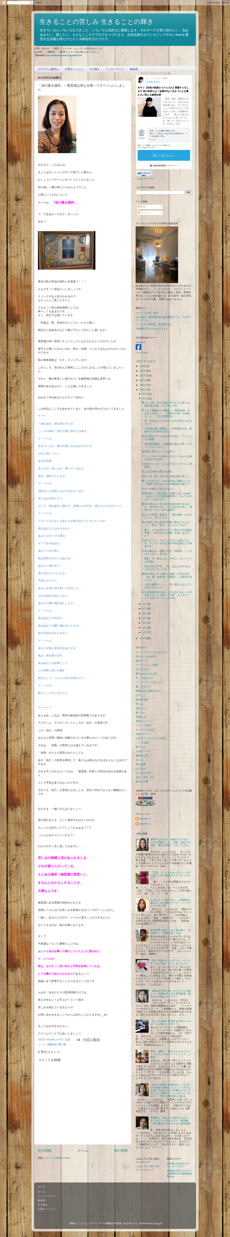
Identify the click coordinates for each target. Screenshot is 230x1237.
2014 (143, 375)
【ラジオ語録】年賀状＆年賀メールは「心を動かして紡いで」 (170, 1022)
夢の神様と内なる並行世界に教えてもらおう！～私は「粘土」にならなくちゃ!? (166, 523)
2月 (144, 627)
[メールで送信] (84, 1040)
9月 (144, 394)
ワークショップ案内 (147, 665)
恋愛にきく (142, 717)
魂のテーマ (142, 660)
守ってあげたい (144, 678)
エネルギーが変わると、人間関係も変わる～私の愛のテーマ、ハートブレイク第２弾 (170, 903)
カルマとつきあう (146, 729)
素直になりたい (144, 721)
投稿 (143, 206)
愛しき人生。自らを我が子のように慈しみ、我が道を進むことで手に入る (167, 404)
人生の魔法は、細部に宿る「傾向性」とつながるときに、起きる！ (167, 552)
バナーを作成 (142, 353)
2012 (143, 385)
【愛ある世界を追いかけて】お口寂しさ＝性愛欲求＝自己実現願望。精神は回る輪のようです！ (170, 994)
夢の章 (62, 1044)
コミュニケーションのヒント (152, 652)
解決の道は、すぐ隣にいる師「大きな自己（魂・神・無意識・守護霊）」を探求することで (167, 577)
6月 (144, 608)
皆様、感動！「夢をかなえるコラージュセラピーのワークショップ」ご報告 (170, 1054)
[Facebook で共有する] (95, 1040)
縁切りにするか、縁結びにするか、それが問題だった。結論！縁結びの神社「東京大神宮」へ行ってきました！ (170, 844)
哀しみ (139, 760)
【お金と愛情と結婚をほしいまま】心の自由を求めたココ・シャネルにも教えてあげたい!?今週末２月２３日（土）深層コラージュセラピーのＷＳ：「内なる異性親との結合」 (170, 1090)
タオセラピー (143, 669)
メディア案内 (143, 725)
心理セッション (74, 69)
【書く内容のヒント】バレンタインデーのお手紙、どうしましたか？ (170, 962)
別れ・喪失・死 (144, 777)
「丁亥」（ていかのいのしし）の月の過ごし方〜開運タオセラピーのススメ (170, 875)
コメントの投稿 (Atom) (57, 1158)
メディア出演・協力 (147, 313)
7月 (144, 604)
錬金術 (134, 69)
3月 (144, 622)
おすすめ (141, 768)
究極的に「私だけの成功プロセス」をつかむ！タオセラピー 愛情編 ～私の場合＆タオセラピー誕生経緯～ (170, 1122)
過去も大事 (142, 781)
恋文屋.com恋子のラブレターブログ (178, 1165)
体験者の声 (142, 755)
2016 (143, 366)
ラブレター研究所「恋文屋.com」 (155, 324)
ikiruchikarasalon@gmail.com (64, 55)
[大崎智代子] (138, 349)
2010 (143, 638)
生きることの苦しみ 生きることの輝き (97, 21)
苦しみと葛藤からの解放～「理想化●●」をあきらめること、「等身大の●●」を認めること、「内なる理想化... (166, 413)
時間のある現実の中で (148, 691)
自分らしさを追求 (146, 656)
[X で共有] (91, 1040)
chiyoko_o (145, 818)
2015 (143, 370)
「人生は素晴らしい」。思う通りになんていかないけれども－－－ (167, 586)
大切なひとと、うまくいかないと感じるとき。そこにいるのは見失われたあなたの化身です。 (167, 543)
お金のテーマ (143, 751)
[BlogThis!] (88, 1040)
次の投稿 (44, 1150)
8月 (144, 398)
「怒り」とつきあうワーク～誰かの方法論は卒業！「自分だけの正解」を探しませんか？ (167, 533)
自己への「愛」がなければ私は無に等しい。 (167, 476)
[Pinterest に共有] (98, 1040)
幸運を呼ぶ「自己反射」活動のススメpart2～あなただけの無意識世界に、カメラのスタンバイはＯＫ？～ (167, 496)
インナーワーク (114, 69)
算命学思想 (142, 699)
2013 (143, 380)
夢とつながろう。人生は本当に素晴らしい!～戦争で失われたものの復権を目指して (166, 482)
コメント (145, 212)
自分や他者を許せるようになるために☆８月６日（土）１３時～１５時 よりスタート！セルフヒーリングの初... (167, 595)
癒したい (141, 712)
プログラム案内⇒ (48, 69)
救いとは (141, 747)
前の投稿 (121, 1150)
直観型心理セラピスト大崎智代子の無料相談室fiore (179, 1174)
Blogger (158, 1223)
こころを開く (143, 742)
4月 (144, 618)
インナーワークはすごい (149, 682)
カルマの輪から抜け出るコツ (158, 488)
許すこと (141, 695)
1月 (144, 632)
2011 (143, 389)
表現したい (142, 708)
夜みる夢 (141, 764)
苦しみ (139, 704)
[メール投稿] (78, 1039)
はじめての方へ (144, 773)
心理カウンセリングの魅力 (151, 738)
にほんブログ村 (144, 178)
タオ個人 (94, 69)
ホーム (83, 1150)
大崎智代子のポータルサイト (152, 328)
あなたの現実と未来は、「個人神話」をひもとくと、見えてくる (167, 516)
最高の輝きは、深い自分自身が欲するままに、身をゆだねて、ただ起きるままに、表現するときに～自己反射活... (167, 507)
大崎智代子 (141, 342)
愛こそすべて (143, 686)
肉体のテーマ (143, 734)
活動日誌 (52, 1044)
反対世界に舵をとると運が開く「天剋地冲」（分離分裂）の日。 (170, 931)
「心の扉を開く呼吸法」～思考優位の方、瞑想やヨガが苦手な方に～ (167, 430)
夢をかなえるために (147, 673)
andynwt (127, 1223)
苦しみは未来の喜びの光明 (157, 471)
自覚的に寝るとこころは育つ (158, 451)
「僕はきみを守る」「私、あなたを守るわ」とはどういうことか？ (167, 568)
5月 (144, 613)
